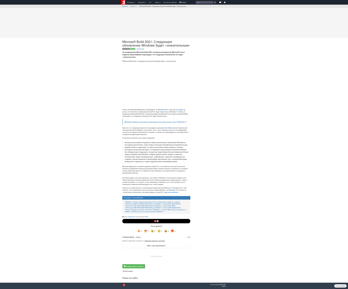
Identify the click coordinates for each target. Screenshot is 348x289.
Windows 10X (162, 110)
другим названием (171, 192)
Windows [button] (183, 2)
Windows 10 (173, 190)
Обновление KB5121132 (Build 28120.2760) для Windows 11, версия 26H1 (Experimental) (153, 204)
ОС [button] (150, 2)
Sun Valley (168, 128)
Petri (146, 216)
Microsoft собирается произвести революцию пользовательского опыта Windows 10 (155, 122)
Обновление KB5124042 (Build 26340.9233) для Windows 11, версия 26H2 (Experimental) (153, 208)
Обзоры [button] (157, 2)
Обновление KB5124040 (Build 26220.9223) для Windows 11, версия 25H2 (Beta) (150, 206)
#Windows (125, 6)
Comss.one (131, 216)
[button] (220, 2)
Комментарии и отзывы (135, 266)
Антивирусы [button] (130, 2)
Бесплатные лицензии (170, 2)
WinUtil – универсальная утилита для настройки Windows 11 (144, 211)
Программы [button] (141, 2)
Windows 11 (133, 6)
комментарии (140, 49)
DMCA (224, 286)
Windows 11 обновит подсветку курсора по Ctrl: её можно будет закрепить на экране (152, 202)
